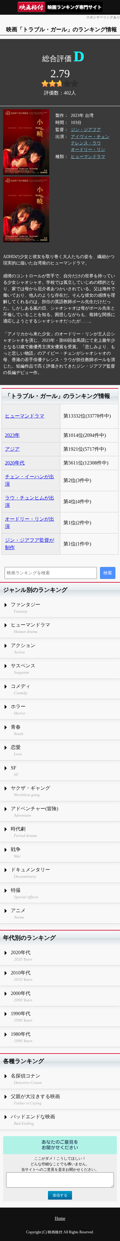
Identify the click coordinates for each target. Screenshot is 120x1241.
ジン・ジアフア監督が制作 (29, 544)
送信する (60, 1195)
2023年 (12, 435)
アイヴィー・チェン (90, 136)
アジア (12, 449)
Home (60, 1218)
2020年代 (15, 462)
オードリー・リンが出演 (29, 522)
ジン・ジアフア (86, 129)
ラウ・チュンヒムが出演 (29, 501)
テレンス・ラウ (86, 143)
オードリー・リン (88, 149)
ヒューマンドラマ (88, 156)
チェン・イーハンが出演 (29, 480)
